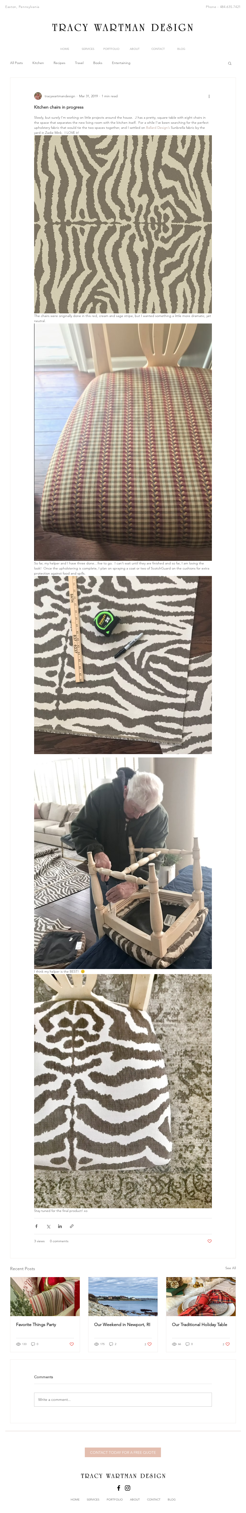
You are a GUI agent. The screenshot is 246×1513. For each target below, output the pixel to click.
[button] (230, 63)
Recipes (59, 63)
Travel (79, 63)
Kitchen (38, 63)
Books (97, 63)
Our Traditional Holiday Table (199, 1324)
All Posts (16, 63)
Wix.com (166, 1436)
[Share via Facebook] (36, 1226)
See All (230, 1268)
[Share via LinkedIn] (60, 1226)
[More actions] (209, 96)
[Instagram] (127, 1488)
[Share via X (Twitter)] (48, 1226)
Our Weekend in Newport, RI (122, 1324)
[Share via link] (71, 1226)
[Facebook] (118, 1488)
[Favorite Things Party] (45, 1296)
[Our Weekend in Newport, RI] (123, 1296)
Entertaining (121, 63)
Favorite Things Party (36, 1324)
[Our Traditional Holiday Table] (201, 1296)
